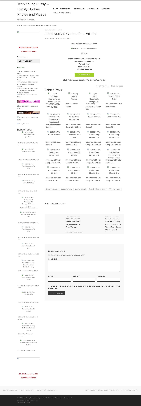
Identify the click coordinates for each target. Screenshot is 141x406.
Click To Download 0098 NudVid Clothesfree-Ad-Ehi (84, 80)
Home (19, 25)
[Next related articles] (121, 209)
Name (51, 276)
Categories (22, 57)
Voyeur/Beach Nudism (29, 25)
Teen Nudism (50, 38)
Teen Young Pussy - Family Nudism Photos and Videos (40, 398)
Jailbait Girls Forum (23, 402)
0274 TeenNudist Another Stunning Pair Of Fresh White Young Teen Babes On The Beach (113, 224)
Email (76, 276)
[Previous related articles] (117, 209)
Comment (53, 259)
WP (25, 400)
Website (101, 276)
